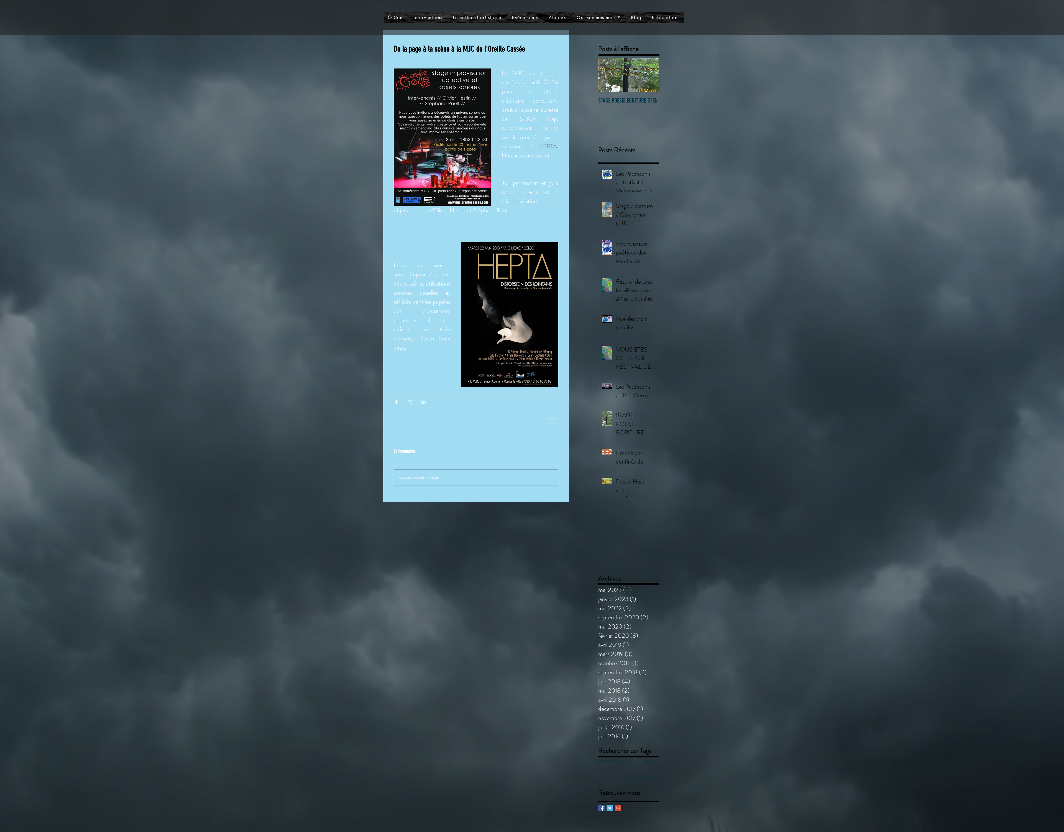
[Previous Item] (607, 75)
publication (644, 784)
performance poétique (615, 784)
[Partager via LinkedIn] (423, 401)
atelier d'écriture (611, 766)
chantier (633, 766)
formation (620, 775)
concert (649, 766)
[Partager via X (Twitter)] (410, 401)
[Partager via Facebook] (396, 401)
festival (603, 775)
